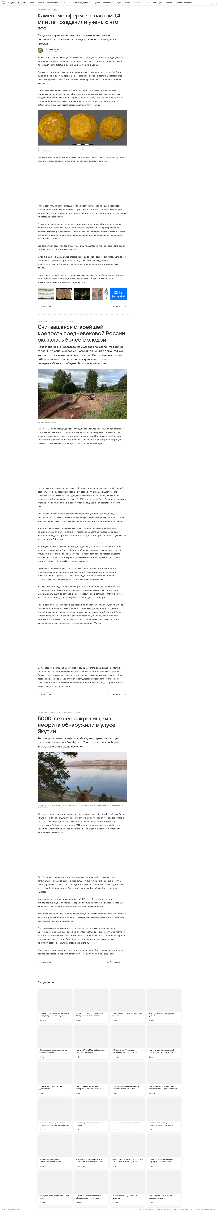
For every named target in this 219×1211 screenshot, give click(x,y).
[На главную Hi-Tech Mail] (10, 2)
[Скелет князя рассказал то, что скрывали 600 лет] (55, 1042)
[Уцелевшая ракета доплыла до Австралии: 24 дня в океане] (91, 1006)
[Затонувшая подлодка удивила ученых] (164, 1006)
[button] (82, 128)
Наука (55, 10)
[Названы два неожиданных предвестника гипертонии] (164, 1115)
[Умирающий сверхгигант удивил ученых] (128, 1006)
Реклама (19, 1209)
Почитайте (100, 275)
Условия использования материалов (158, 1209)
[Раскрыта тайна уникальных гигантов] (128, 1188)
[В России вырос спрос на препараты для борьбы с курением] (55, 1151)
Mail (3, 1209)
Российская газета (65, 713)
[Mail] (3, 2)
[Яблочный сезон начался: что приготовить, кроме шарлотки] (91, 1151)
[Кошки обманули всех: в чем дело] (128, 1115)
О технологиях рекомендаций (182, 1209)
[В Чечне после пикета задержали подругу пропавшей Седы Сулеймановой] (55, 1006)
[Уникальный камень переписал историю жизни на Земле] (128, 1079)
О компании (11, 1209)
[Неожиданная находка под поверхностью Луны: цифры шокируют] (91, 1079)
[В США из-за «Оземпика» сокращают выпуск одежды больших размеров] (128, 1042)
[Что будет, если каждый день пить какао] (55, 1188)
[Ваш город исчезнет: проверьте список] (91, 1115)
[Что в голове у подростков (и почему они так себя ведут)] (164, 1042)
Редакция (141, 1209)
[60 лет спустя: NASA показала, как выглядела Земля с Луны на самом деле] (128, 1151)
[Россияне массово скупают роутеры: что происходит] (164, 1151)
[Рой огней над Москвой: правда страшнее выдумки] (91, 1042)
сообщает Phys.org (90, 97)
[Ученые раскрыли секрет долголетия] (55, 1079)
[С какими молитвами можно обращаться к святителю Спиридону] (91, 1188)
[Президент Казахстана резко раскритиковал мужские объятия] (164, 1079)
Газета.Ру (62, 321)
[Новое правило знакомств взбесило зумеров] (164, 1188)
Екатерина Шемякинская (54, 49)
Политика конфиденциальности (204, 1209)
